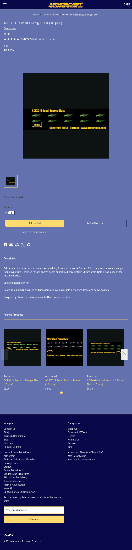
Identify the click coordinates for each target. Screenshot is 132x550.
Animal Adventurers (14, 484)
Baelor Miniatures (13, 470)
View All (8, 488)
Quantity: (8, 207)
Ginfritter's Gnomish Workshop (20, 459)
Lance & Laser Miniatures (17, 452)
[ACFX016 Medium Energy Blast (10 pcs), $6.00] (22, 348)
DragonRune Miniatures (16, 474)
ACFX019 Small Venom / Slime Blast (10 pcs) (105, 382)
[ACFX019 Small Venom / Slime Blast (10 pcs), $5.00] (105, 348)
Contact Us (9, 428)
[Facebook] (5, 244)
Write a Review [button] (47, 39)
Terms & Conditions (14, 436)
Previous (4, 354)
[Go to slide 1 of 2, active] (61, 392)
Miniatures (73, 439)
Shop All (72, 428)
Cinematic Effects (77, 432)
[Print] (17, 244)
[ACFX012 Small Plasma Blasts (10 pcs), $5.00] (64, 348)
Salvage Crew (11, 463)
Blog (6, 439)
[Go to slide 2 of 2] (67, 392)
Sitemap (8, 443)
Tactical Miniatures (14, 481)
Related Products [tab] (13, 314)
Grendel (8, 466)
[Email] (11, 244)
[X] (23, 244)
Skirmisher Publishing (15, 477)
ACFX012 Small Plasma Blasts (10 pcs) (63, 382)
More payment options (35, 232)
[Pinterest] (28, 244)
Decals (71, 436)
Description (10, 258)
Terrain (72, 443)
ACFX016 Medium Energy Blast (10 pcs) (22, 382)
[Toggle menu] (4, 4)
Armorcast (9, 456)
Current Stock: (13, 197)
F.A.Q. (6, 432)
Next (124, 354)
